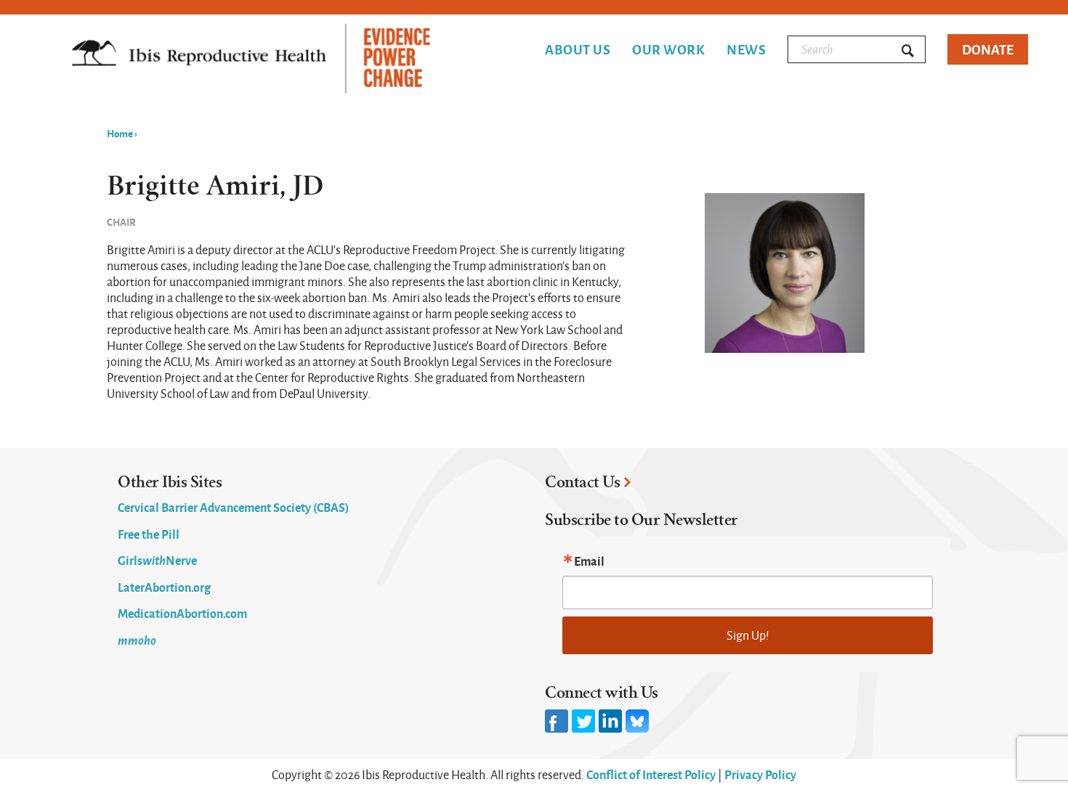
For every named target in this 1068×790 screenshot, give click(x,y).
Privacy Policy (760, 774)
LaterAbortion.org (164, 586)
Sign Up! (748, 635)
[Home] (251, 60)
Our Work (668, 49)
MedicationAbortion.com (182, 613)
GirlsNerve (157, 560)
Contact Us (582, 482)
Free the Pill (148, 533)
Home (120, 133)
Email (589, 560)
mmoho (137, 639)
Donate (988, 49)
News (746, 49)
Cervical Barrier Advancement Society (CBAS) (233, 507)
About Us (577, 49)
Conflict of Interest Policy (651, 774)
